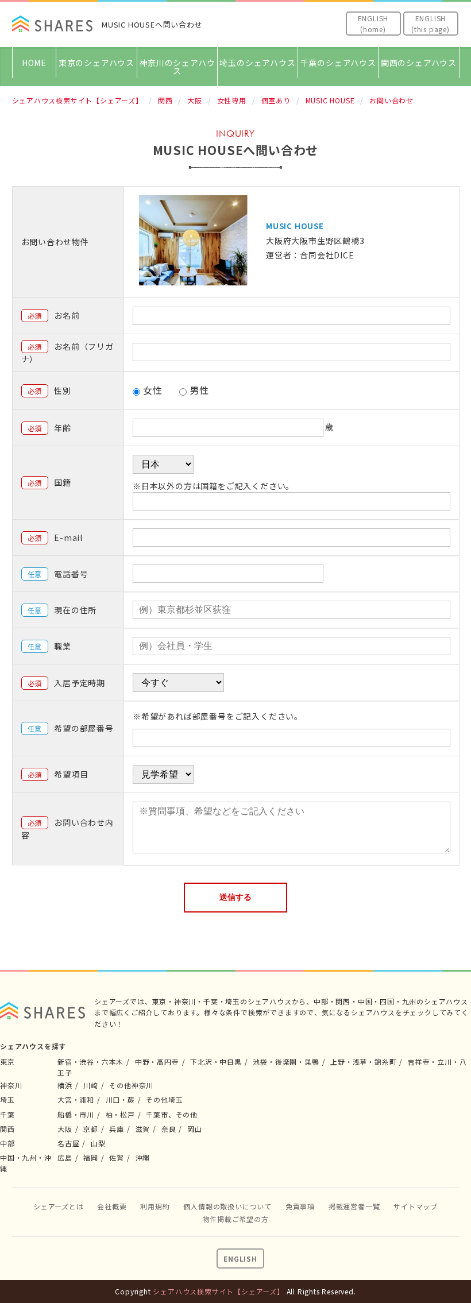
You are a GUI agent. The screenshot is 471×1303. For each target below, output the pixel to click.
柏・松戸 (120, 1114)
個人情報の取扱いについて (227, 1206)
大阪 (64, 1129)
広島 (64, 1157)
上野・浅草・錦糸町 (363, 1061)
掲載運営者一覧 (354, 1206)
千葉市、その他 (172, 1114)
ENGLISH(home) (373, 23)
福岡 (90, 1157)
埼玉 (7, 1099)
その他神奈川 (131, 1085)
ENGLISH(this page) (430, 23)
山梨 (98, 1143)
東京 (7, 1061)
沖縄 (143, 1157)
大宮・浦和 (75, 1099)
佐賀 (116, 1157)
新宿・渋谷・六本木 (90, 1061)
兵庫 (116, 1129)
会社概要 (111, 1206)
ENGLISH (240, 1258)
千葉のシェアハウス (338, 62)
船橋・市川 (75, 1114)
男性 (199, 390)
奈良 (168, 1129)
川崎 (90, 1085)
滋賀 (143, 1129)
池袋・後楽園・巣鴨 (286, 1061)
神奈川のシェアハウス (177, 66)
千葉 (7, 1114)
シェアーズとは (58, 1206)
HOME (34, 62)
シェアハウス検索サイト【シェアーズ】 (218, 1291)
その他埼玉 (164, 1099)
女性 (153, 390)
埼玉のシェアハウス (257, 62)
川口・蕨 (120, 1099)
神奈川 (11, 1085)
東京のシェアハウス (96, 62)
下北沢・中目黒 (216, 1061)
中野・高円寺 (157, 1061)
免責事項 (300, 1206)
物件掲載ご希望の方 (235, 1219)
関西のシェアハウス (419, 62)
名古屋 (68, 1143)
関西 (7, 1129)
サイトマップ (415, 1206)
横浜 (64, 1085)
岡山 (194, 1129)
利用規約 (154, 1206)
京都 (90, 1129)
